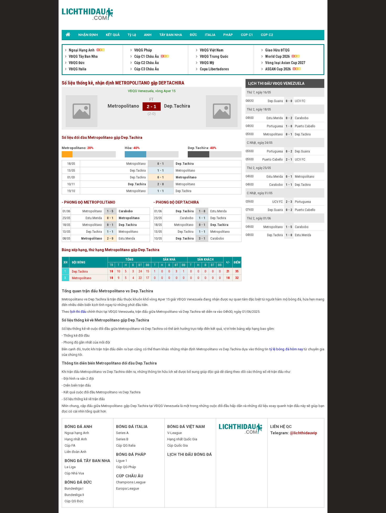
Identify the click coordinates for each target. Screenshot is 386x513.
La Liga (70, 467)
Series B (122, 439)
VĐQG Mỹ (206, 63)
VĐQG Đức (76, 63)
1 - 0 (289, 126)
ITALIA (210, 35)
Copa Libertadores (214, 69)
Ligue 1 (121, 461)
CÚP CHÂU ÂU (129, 476)
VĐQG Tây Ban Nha (83, 56)
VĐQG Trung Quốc (213, 56)
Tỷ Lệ (132, 35)
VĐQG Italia (77, 69)
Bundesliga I (74, 488)
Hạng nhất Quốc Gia (182, 439)
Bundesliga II (74, 495)
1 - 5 (289, 227)
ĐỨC (193, 35)
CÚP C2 (267, 35)
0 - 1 (289, 134)
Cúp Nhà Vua (74, 473)
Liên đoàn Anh (75, 452)
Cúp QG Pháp (126, 467)
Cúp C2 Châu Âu (146, 63)
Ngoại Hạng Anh (81, 50)
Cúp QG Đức (74, 501)
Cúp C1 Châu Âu (146, 56)
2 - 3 (289, 202)
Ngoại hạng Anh (77, 433)
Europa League (127, 488)
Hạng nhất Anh (76, 439)
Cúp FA (70, 445)
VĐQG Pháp (142, 50)
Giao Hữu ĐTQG (277, 50)
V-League (174, 433)
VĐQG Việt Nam (211, 50)
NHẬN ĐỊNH (88, 35)
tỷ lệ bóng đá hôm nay (286, 349)
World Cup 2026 (277, 56)
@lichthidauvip (303, 433)
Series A (122, 433)
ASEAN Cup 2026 (277, 69)
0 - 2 (289, 118)
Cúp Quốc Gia (177, 445)
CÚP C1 (247, 35)
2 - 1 (289, 159)
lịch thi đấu (78, 312)
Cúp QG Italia (125, 445)
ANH (148, 35)
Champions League (130, 482)
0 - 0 (289, 101)
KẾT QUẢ (113, 35)
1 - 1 (289, 185)
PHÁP (228, 35)
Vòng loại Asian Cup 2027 (284, 63)
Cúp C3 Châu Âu (146, 69)
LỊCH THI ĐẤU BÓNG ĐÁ (189, 454)
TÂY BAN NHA (170, 35)
